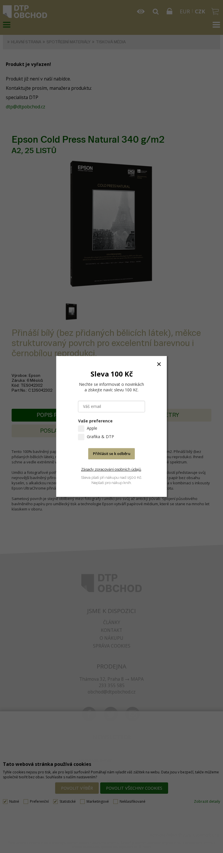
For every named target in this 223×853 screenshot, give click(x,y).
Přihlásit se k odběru (111, 453)
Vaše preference (95, 421)
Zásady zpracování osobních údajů (111, 469)
